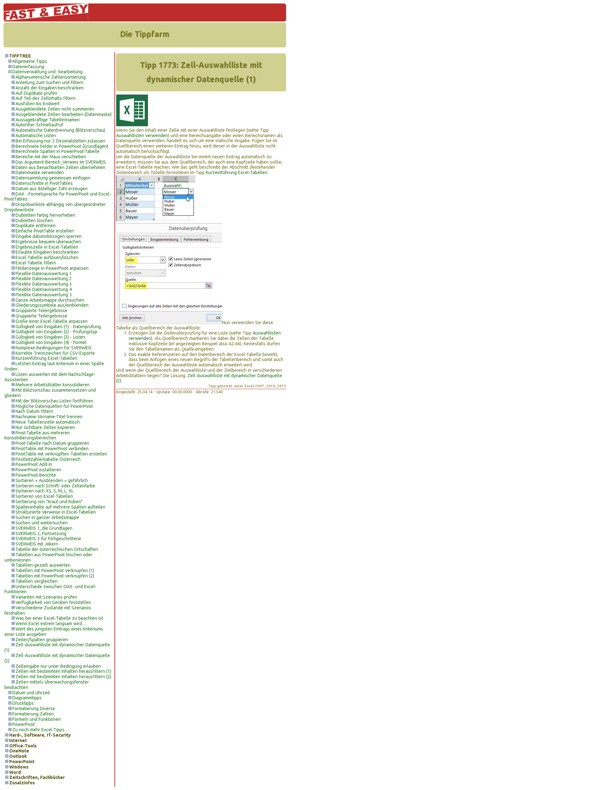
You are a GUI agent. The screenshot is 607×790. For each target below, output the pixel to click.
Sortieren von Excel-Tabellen (44, 496)
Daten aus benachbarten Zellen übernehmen (60, 167)
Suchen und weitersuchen (41, 522)
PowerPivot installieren (38, 469)
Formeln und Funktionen (36, 719)
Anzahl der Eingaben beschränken (49, 87)
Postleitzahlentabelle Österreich (48, 459)
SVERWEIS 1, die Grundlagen (43, 528)
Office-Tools (23, 745)
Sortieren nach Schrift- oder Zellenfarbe (55, 485)
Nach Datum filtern (34, 411)
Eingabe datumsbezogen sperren (48, 236)
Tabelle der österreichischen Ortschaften (56, 549)
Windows (18, 766)
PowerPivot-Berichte (35, 475)
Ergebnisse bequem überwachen (48, 241)
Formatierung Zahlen (33, 713)
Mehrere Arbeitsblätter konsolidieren (52, 384)
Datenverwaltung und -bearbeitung (47, 71)
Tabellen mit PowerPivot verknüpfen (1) (54, 570)
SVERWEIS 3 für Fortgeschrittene (48, 538)
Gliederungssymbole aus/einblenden (52, 305)
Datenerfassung (28, 66)
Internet (18, 740)
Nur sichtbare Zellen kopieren (45, 427)
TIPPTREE (20, 55)
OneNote (19, 750)
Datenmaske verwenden (39, 172)
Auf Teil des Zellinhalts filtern (45, 98)
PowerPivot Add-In (33, 464)
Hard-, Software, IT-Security (40, 735)
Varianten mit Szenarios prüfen (46, 597)
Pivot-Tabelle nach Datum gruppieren (52, 443)
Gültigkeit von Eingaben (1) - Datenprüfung (58, 326)
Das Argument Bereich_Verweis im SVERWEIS (60, 162)
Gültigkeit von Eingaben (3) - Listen (50, 337)
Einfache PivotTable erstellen (44, 230)
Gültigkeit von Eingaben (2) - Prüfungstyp (56, 331)
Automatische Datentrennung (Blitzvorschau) (60, 130)
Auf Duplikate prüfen (36, 93)
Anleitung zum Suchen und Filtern (49, 82)
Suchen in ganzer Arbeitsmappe (47, 517)
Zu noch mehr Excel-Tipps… (40, 729)
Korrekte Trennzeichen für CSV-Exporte (55, 353)
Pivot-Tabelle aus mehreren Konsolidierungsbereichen (37, 435)
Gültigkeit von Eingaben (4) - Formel (51, 342)
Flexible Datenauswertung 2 (43, 278)
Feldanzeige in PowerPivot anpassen (52, 268)
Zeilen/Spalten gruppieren (41, 639)
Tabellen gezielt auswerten (43, 565)
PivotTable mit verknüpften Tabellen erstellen (61, 453)
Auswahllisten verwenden (142, 135)
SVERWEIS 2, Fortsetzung (40, 533)
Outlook (18, 756)
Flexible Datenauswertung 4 (43, 289)
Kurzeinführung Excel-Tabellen (46, 358)
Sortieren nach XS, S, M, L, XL (44, 490)
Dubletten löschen (34, 220)
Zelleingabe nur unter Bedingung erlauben (58, 666)
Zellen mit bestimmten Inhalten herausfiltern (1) (63, 671)
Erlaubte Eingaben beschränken (47, 252)
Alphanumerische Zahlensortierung (50, 77)
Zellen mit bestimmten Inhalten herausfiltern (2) (63, 676)
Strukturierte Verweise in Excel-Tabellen (55, 512)
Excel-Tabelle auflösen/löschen (46, 257)
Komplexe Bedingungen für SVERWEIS (53, 347)
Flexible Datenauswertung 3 (43, 283)
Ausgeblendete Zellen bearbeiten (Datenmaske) (63, 114)
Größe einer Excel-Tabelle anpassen (51, 321)
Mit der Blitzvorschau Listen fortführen (54, 400)
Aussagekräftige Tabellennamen (47, 119)
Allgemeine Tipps (29, 61)
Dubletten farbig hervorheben (45, 215)
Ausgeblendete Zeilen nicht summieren (54, 109)
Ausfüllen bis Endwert (37, 103)
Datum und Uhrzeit (31, 692)
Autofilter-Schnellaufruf (39, 124)
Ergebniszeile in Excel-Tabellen (46, 247)
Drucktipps (23, 703)
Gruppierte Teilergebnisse (41, 310)
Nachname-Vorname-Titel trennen (49, 416)
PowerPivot (23, 724)
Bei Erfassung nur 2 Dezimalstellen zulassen (60, 140)
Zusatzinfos (22, 782)
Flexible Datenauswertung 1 (43, 273)
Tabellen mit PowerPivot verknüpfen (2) (54, 575)
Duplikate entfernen (35, 225)
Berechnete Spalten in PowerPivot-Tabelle (57, 151)
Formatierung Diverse (33, 708)
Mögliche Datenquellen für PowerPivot (54, 406)
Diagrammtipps (27, 697)
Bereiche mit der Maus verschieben (50, 156)
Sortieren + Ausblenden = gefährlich (51, 480)
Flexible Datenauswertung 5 (43, 294)
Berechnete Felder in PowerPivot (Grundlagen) (61, 146)
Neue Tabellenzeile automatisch (47, 422)
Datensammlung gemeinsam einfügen (52, 177)
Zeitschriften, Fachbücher (37, 777)
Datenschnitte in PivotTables (44, 183)
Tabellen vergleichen (36, 581)
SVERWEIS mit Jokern (36, 543)
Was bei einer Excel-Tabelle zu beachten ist (59, 618)
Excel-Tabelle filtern (35, 262)
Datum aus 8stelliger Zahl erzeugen (51, 188)
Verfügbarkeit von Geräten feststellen (53, 602)
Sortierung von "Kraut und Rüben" (49, 501)
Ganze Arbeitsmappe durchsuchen (49, 300)
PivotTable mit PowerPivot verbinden (52, 448)
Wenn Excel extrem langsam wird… (50, 623)
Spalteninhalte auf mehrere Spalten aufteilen (60, 507)
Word (15, 772)
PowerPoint (21, 761)
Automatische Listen (35, 135)
